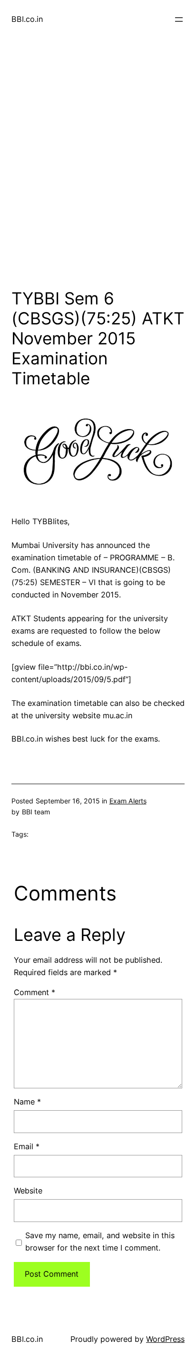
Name (27, 1101)
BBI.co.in (27, 19)
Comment (34, 992)
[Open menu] (179, 19)
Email (26, 1146)
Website (28, 1190)
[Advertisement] (98, 171)
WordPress (165, 1339)
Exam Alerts (128, 801)
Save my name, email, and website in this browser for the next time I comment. (100, 1241)
